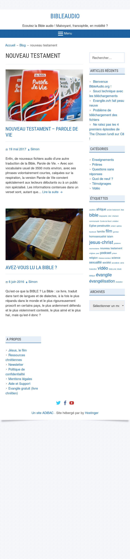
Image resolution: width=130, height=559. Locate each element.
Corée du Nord (105, 221)
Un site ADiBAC (42, 412)
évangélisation (102, 281)
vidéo (103, 268)
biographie (103, 216)
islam (110, 236)
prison (114, 253)
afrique (101, 209)
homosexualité (97, 236)
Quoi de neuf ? (102, 178)
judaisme (117, 243)
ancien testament (113, 210)
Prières (97, 164)
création (115, 221)
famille (101, 231)
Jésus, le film (17, 350)
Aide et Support (19, 383)
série (122, 263)
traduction (93, 269)
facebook (92, 232)
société (107, 262)
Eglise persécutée (99, 225)
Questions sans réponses (101, 171)
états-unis (112, 269)
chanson (115, 216)
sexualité (95, 262)
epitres (119, 226)
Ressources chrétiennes (15, 357)
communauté (94, 221)
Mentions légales (20, 378)
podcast (105, 252)
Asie (122, 210)
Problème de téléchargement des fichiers (103, 115)
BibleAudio (65, 16)
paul (97, 253)
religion (93, 257)
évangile (104, 274)
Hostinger (91, 412)
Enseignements (103, 159)
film (109, 231)
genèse (116, 232)
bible (93, 215)
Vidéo (96, 188)
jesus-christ (101, 242)
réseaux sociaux (105, 258)
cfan (109, 216)
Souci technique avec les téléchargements (106, 93)
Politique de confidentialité (15, 371)
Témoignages (101, 183)
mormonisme (94, 248)
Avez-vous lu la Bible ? (31, 267)
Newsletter (15, 364)
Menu (68, 33)
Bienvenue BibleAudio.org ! (100, 83)
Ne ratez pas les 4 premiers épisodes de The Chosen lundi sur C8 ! (106, 131)
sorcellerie (115, 263)
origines (92, 253)
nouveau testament (111, 248)
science (116, 257)
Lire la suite (52, 191)
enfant (113, 226)
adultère (92, 210)
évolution (119, 282)
